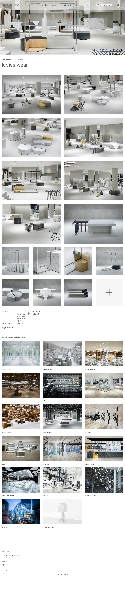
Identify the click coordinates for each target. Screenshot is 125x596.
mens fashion (90, 369)
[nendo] (11, 4)
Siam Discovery (7, 59)
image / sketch (6, 328)
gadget (4, 464)
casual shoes (6, 432)
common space (90, 495)
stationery (89, 401)
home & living (90, 464)
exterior (4, 527)
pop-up (46, 464)
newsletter (5, 571)
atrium (45, 495)
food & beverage (8, 495)
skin (44, 401)
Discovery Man (48, 527)
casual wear (47, 432)
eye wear (88, 432)
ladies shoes (47, 369)
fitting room (6, 369)
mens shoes (6, 401)
